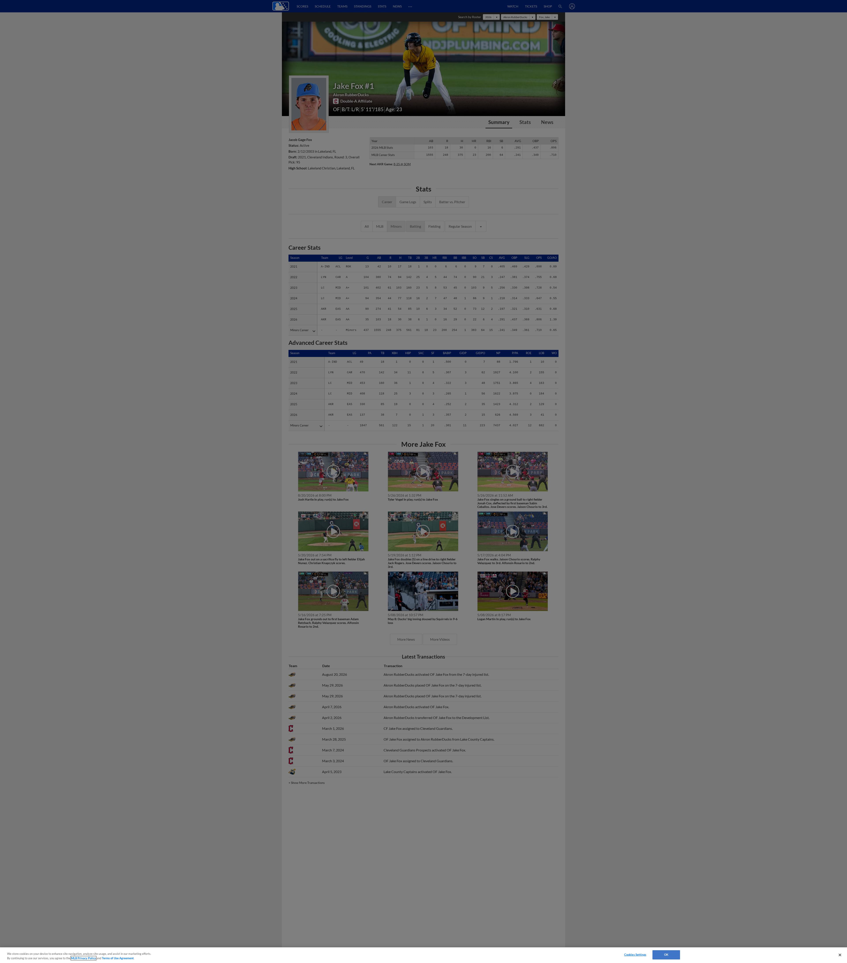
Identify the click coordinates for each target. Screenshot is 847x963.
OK (666, 954)
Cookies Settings (635, 954)
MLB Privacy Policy (83, 958)
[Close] (840, 955)
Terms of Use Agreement (118, 958)
